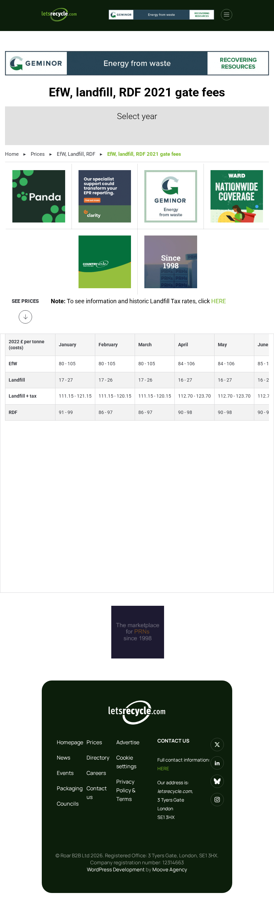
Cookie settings (126, 762)
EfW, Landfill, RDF (76, 154)
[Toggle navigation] (226, 14)
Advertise (127, 742)
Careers (96, 773)
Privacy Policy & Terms (125, 790)
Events (65, 773)
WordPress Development (116, 869)
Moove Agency (169, 869)
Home (12, 154)
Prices (38, 154)
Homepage (69, 742)
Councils (68, 803)
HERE (218, 301)
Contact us (97, 793)
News (63, 757)
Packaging (69, 788)
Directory (98, 757)
